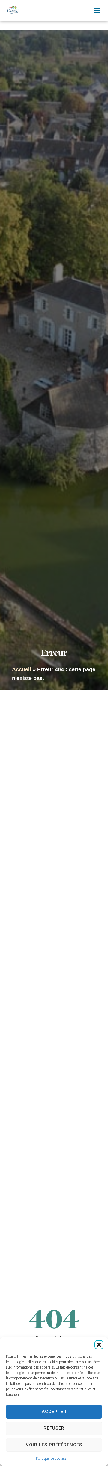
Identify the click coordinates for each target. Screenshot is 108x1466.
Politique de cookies (51, 1458)
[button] (99, 1345)
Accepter (54, 1411)
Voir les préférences (54, 1445)
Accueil (21, 669)
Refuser (54, 1428)
